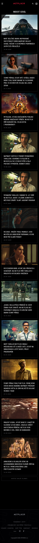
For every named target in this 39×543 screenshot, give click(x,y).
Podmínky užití (19, 522)
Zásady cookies (7, 528)
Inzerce (35, 528)
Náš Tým (19, 528)
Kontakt (27, 528)
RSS (15, 531)
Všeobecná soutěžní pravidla (19, 525)
